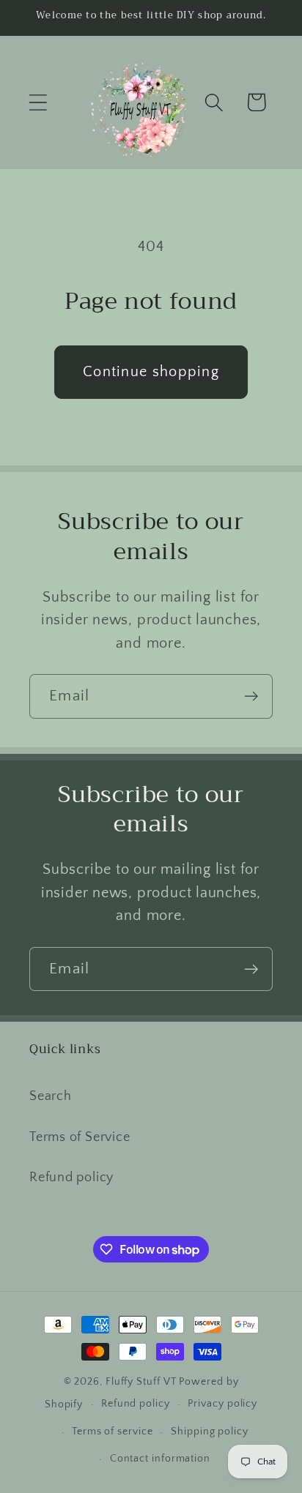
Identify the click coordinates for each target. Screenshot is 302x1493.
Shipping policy (209, 1431)
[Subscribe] (251, 696)
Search (50, 1096)
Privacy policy (222, 1404)
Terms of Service (79, 1137)
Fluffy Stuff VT (141, 1382)
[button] (38, 102)
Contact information (160, 1458)
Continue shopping (151, 372)
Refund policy (71, 1177)
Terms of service (112, 1431)
